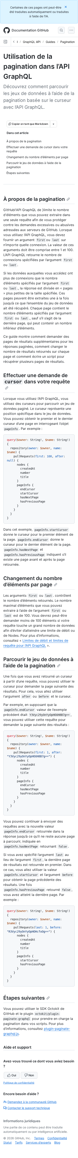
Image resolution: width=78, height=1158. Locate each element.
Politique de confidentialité (18, 1082)
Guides (50, 42)
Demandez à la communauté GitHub (32, 1102)
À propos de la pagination (34, 199)
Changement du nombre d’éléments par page (32, 581)
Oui (13, 1075)
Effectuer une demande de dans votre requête (36, 378)
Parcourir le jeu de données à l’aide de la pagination (38, 662)
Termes (39, 1138)
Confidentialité (57, 1138)
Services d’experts (38, 1142)
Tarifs (18, 1142)
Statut (7, 1142)
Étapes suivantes (24, 998)
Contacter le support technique (28, 1108)
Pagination (67, 42)
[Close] (66, 6)
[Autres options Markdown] (53, 124)
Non (31, 1075)
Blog (57, 1142)
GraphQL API (32, 42)
